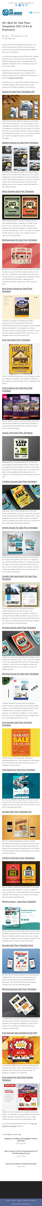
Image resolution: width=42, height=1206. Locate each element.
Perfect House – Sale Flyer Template (19, 901)
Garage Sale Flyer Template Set (17, 811)
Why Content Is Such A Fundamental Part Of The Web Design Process (21, 1152)
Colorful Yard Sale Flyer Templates (18, 858)
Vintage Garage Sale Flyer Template (19, 627)
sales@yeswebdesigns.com (26, 3)
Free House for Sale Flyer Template (18, 769)
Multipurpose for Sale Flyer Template (19, 240)
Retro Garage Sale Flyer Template (18, 191)
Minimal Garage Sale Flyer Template (19, 989)
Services (13, 1200)
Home (7, 1200)
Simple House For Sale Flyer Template (20, 527)
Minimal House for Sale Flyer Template (20, 673)
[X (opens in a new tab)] (16, 5)
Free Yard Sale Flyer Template (16, 340)
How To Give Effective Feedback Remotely (21, 1164)
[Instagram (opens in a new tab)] (23, 5)
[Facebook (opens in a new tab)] (19, 5)
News (19, 1200)
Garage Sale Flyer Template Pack (17, 945)
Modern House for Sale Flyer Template (20, 142)
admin (7, 36)
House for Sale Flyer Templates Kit (18, 91)
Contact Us (26, 1200)
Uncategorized (10, 38)
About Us (33, 1200)
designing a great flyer (15, 78)
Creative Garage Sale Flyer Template (19, 481)
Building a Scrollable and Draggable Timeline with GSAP (21, 1140)
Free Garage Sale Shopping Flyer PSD (19, 1033)
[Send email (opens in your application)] (26, 5)
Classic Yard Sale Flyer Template (17, 432)
